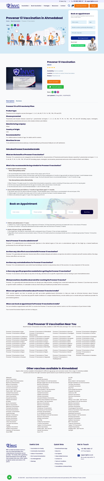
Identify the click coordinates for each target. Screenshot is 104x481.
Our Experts (58, 453)
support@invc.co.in (92, 1)
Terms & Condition (60, 461)
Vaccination (25, 6)
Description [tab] (10, 101)
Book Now (87, 212)
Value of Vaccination (37, 453)
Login (94, 6)
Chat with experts (56, 87)
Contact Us (58, 458)
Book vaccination (53, 82)
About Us (57, 451)
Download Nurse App (61, 448)
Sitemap (33, 461)
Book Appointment (81, 6)
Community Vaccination (38, 451)
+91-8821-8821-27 (78, 1)
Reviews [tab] (19, 101)
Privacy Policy (59, 464)
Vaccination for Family (37, 448)
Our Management (36, 458)
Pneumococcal (56, 75)
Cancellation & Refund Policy (63, 466)
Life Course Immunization (38, 456)
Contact (62, 6)
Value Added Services (61, 456)
